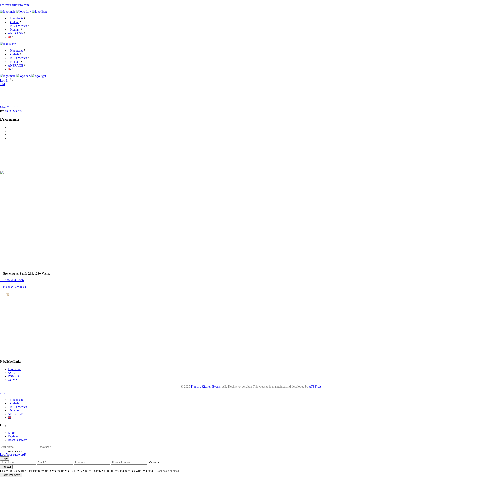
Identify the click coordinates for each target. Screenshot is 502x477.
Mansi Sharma (13, 110)
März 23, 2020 (9, 107)
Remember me (14, 451)
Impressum (14, 369)
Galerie (12, 379)
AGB (11, 372)
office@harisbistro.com (14, 4)
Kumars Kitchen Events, (206, 386)
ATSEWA (315, 386)
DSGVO (13, 376)
